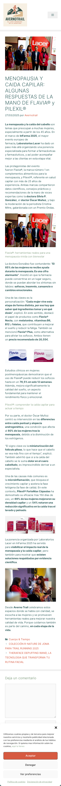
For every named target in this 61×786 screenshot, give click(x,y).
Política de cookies (16, 781)
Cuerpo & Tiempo (19, 639)
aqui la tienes (18, 746)
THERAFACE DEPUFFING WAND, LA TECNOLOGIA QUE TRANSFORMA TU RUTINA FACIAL (28, 657)
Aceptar (31, 755)
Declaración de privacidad (39, 781)
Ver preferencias (30, 774)
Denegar (30, 764)
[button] (56, 727)
